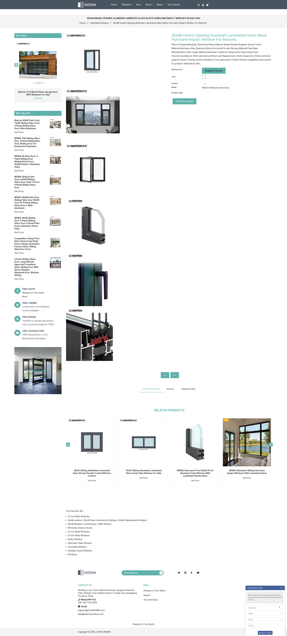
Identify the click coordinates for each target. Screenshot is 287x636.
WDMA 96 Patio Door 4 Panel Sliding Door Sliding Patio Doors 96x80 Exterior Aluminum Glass (27, 161)
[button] (265, 588)
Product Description (151, 389)
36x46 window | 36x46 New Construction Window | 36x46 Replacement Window (107, 520)
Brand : (174, 87)
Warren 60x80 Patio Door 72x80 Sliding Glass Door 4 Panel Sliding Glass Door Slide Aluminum (27, 124)
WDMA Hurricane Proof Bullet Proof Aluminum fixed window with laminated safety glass (195, 473)
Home (82, 23)
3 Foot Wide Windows (79, 516)
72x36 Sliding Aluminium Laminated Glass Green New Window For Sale (143, 471)
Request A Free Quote (154, 590)
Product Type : (178, 93)
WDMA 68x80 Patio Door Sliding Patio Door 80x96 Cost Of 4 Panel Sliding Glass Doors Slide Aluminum (26, 202)
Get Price (19, 132)
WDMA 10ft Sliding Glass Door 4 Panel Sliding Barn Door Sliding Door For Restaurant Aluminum (27, 142)
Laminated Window (99, 23)
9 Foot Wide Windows (79, 535)
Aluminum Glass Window (80, 543)
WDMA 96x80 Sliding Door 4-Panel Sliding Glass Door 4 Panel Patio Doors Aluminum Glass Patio (27, 223)
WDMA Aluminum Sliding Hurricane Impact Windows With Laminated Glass (247, 471)
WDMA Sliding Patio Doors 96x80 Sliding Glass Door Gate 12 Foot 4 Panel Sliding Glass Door (26, 182)
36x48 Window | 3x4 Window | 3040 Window (89, 524)
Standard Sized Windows (80, 550)
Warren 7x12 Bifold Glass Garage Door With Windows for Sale (38, 93)
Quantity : (175, 83)
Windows (72, 554)
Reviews (170, 389)
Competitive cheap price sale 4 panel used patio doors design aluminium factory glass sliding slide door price (27, 244)
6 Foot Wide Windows (79, 531)
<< (165, 375)
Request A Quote (213, 70)
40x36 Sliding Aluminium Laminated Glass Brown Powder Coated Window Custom (92, 473)
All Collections (151, 599)
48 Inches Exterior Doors (80, 527)
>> (175, 375)
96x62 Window (75, 539)
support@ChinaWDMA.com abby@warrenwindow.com (91, 610)
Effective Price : (177, 69)
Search (147, 595)
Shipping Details (188, 389)
